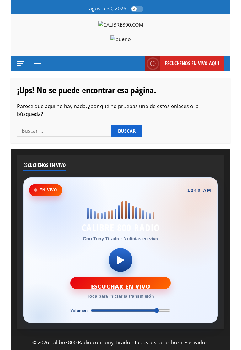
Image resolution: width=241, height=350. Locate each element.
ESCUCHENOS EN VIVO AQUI (192, 63)
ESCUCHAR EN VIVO (120, 286)
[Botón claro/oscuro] (137, 9)
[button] (150, 9)
